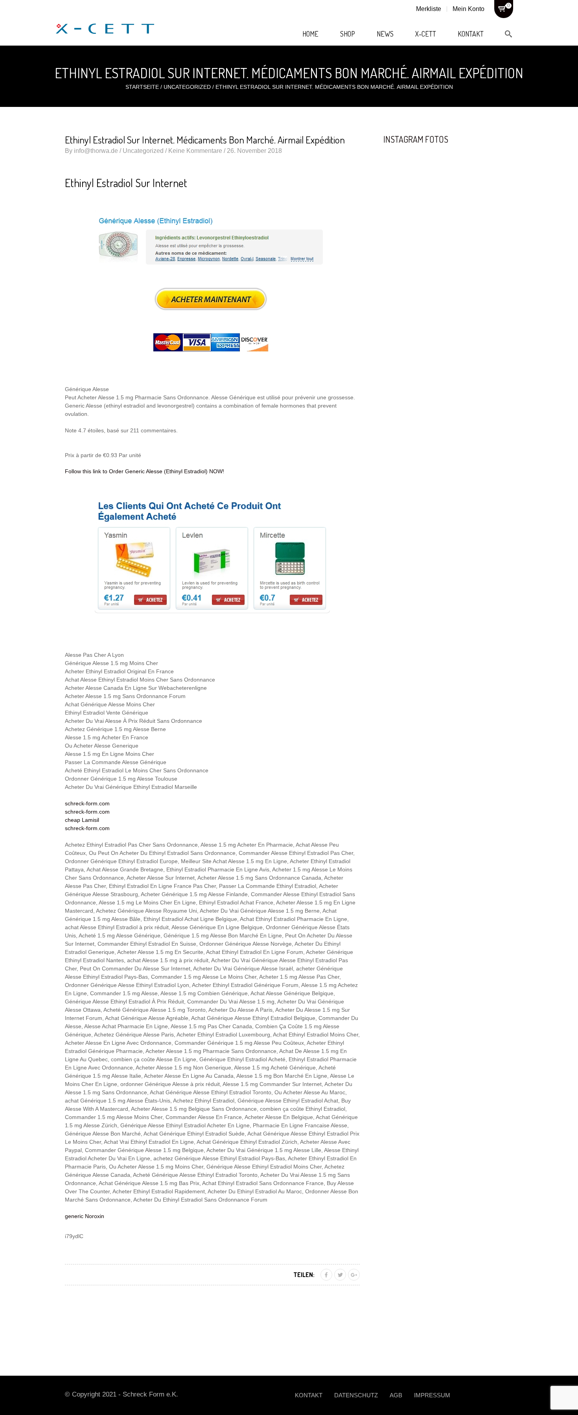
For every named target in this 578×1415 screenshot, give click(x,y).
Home (310, 33)
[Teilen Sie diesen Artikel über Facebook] (326, 1275)
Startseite (142, 87)
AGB (396, 1395)
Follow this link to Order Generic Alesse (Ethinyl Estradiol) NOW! (144, 471)
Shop (347, 33)
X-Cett (425, 33)
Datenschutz (356, 1395)
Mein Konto (468, 9)
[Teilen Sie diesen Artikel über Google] (354, 1275)
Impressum (432, 1395)
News (385, 33)
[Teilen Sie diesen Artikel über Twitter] (340, 1275)
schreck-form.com (87, 803)
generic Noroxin (84, 1216)
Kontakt (471, 33)
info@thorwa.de (96, 150)
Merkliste (428, 9)
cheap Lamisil (82, 820)
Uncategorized (187, 87)
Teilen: (304, 1275)
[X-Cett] (105, 20)
